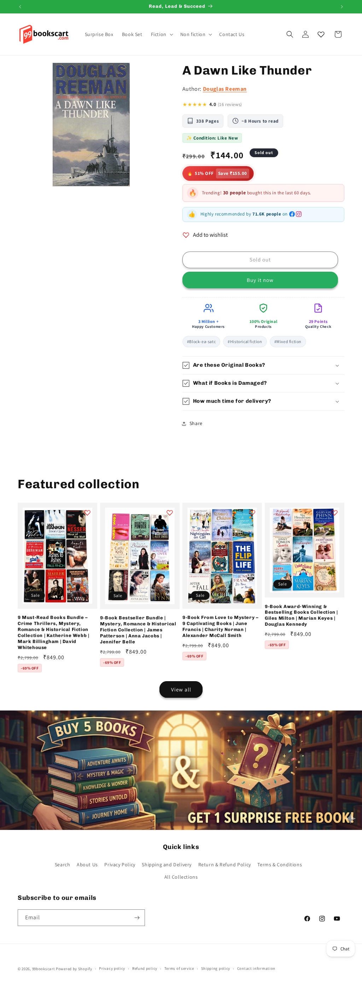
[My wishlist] (321, 34)
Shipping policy (215, 968)
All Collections (181, 877)
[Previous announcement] (20, 6)
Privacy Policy (119, 864)
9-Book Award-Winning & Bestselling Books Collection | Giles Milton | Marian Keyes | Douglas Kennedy (301, 615)
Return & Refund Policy (224, 864)
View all (181, 689)
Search (62, 864)
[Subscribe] (137, 917)
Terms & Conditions (279, 864)
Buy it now (260, 280)
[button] (161, 34)
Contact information (256, 968)
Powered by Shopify (74, 968)
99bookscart (43, 968)
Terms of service (179, 968)
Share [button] (196, 423)
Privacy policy (112, 968)
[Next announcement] (342, 6)
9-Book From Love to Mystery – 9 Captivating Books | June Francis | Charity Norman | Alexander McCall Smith (220, 626)
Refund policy (144, 968)
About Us (87, 864)
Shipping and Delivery (167, 864)
